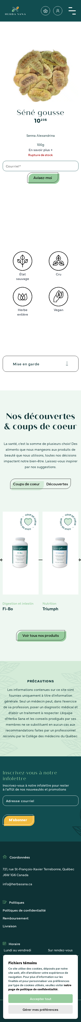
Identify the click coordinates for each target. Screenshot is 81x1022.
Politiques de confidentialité (24, 910)
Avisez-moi (42, 177)
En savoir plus (39, 149)
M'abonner (18, 819)
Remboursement (15, 918)
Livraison (9, 926)
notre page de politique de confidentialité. (39, 987)
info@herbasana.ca (17, 884)
